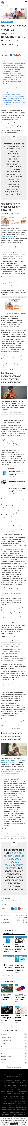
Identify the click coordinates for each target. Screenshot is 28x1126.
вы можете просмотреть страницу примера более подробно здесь (12, 363)
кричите (12, 427)
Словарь (3, 1043)
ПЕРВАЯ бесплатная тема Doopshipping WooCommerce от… (17, 481)
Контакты (18, 1076)
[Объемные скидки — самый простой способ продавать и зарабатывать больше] (20, 958)
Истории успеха (11, 1076)
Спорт (2, 1062)
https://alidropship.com (8, 900)
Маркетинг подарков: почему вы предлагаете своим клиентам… (17, 490)
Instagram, (19, 427)
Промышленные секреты (7, 1040)
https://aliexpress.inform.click (8, 1091)
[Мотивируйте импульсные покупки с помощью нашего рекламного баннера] (4, 473)
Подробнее (22, 1124)
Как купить (3, 1059)
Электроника (4, 1034)
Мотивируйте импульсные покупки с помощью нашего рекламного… (17, 473)
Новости (4, 985)
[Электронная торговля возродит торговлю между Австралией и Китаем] (21, 988)
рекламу (17, 425)
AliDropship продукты (6, 1056)
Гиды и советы (4, 1046)
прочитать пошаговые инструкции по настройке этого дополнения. (13, 795)
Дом (2, 1053)
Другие (3, 1050)
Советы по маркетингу (6, 1037)
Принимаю (14, 1124)
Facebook (4, 427)
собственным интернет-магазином (11, 287)
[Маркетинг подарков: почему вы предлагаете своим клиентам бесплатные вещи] (4, 490)
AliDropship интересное (7, 21)
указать (8, 431)
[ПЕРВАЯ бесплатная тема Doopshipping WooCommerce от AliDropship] (4, 481)
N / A (16, 985)
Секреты (9, 1074)
